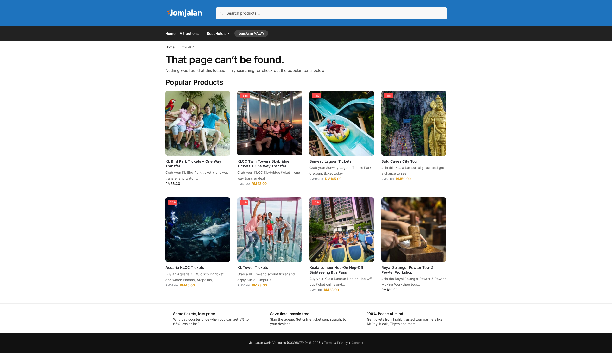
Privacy (342, 343)
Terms (328, 343)
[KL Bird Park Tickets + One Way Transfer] (197, 123)
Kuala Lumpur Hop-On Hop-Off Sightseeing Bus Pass (336, 270)
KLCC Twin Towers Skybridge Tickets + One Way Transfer (263, 163)
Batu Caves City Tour (399, 161)
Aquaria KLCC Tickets (184, 267)
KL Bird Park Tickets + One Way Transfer (193, 163)
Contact (357, 343)
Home (170, 47)
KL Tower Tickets (252, 267)
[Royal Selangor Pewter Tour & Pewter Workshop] (413, 229)
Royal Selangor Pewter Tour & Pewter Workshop (407, 270)
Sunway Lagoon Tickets (330, 161)
